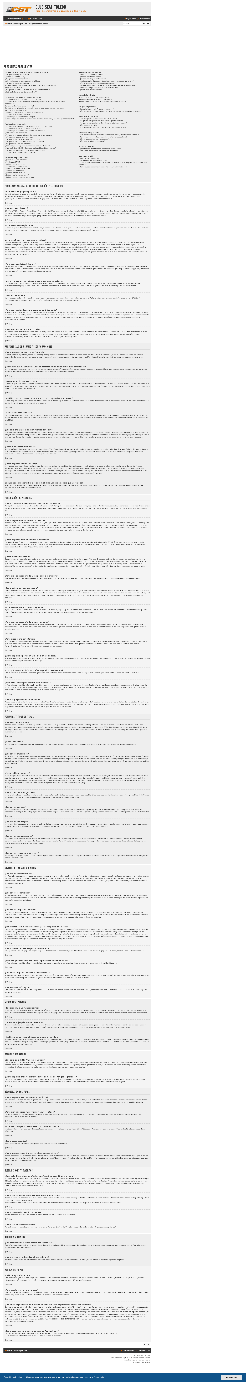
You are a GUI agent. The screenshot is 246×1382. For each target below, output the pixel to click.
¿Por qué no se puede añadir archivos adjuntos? (24, 142)
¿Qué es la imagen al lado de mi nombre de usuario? (26, 112)
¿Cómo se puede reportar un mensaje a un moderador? (27, 146)
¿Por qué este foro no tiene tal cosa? (93, 160)
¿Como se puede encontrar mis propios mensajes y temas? (103, 127)
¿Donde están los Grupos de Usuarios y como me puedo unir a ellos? (106, 81)
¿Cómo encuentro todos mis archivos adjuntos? (98, 151)
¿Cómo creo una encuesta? (16, 133)
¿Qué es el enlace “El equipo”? (90, 90)
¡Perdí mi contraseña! (13, 88)
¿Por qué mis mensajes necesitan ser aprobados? (25, 150)
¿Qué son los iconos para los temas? (20, 177)
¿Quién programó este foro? (90, 158)
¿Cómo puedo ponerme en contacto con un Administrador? (103, 167)
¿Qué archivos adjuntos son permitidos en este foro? (100, 149)
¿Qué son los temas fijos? (15, 173)
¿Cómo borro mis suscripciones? (92, 141)
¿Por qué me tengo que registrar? (18, 75)
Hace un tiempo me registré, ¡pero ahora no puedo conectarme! (30, 85)
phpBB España (145, 1360)
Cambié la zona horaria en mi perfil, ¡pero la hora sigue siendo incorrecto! (34, 108)
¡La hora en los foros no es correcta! (19, 106)
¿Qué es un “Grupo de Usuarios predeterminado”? (98, 88)
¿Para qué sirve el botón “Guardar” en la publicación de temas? (30, 148)
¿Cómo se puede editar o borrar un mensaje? (23, 128)
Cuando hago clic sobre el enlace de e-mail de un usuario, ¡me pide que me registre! (39, 119)
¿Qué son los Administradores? (91, 75)
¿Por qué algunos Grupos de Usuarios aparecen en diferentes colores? (107, 85)
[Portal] (19, 9)
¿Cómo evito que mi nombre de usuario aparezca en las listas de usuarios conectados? (35, 103)
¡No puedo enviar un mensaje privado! (94, 97)
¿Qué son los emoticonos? (15, 164)
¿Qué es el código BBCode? (16, 160)
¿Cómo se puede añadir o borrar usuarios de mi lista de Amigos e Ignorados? (110, 111)
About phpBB (67, 1280)
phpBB (7, 420)
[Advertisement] (77, 44)
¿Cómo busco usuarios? (88, 125)
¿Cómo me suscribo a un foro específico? (95, 139)
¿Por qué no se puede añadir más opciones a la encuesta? (29, 135)
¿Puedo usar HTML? (12, 162)
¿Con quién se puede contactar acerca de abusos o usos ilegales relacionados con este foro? (113, 164)
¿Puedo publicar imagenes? (16, 166)
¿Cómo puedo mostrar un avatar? (18, 115)
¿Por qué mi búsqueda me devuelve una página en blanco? (103, 123)
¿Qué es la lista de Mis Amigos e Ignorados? (96, 109)
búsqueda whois (70, 1309)
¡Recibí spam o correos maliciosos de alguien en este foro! (102, 102)
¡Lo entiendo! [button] (232, 1377)
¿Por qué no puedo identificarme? (18, 83)
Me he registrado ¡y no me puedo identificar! (22, 81)
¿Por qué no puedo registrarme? (17, 79)
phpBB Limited (108, 1278)
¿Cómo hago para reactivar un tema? (20, 152)
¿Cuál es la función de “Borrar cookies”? (21, 92)
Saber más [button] (99, 1377)
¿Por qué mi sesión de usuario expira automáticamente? (27, 90)
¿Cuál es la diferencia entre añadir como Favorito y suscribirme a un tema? (109, 135)
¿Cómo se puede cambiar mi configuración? (23, 99)
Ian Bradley (146, 1355)
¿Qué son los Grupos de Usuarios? (92, 79)
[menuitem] (24, 19)
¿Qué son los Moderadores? (90, 77)
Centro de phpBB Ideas (127, 1292)
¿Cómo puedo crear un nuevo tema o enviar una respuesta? (29, 126)
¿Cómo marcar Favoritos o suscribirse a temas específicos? (103, 137)
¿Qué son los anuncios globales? (18, 168)
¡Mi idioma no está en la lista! (17, 110)
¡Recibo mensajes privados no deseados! (95, 99)
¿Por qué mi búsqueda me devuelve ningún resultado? (101, 121)
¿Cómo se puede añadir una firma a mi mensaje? (25, 131)
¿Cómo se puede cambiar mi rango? (20, 117)
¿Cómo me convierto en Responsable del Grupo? (98, 83)
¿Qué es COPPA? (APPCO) (15, 77)
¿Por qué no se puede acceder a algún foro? (23, 139)
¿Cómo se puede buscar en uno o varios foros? (98, 119)
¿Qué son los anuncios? (14, 171)
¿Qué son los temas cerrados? (17, 175)
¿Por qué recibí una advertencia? (18, 144)
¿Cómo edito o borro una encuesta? (19, 137)
